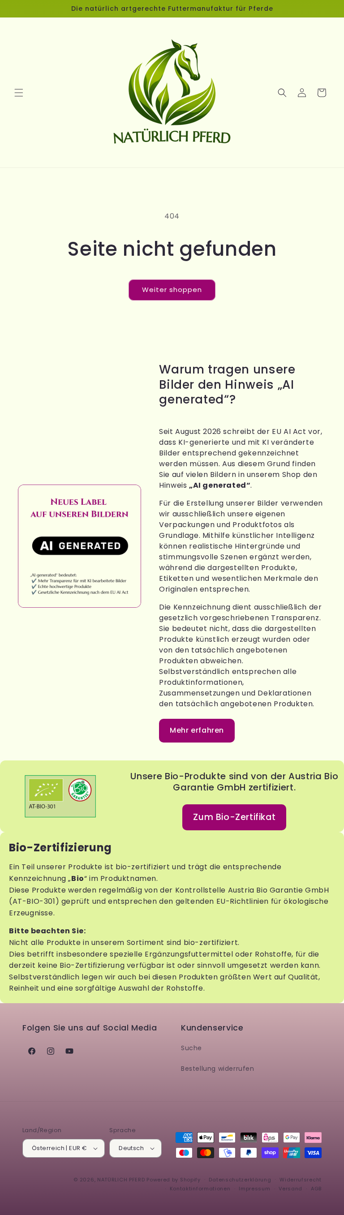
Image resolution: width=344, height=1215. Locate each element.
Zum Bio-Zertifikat (234, 817)
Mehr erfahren (197, 730)
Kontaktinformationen (200, 1188)
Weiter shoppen (172, 289)
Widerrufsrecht (301, 1179)
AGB (316, 1188)
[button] (19, 93)
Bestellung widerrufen (217, 1068)
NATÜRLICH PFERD (121, 1179)
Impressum (254, 1188)
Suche (191, 1047)
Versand (290, 1188)
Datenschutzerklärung (240, 1179)
